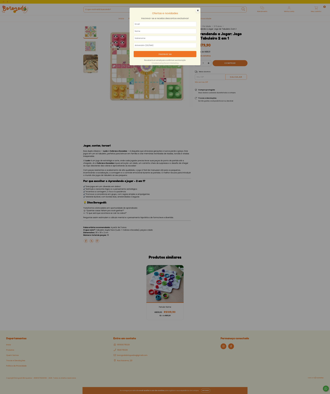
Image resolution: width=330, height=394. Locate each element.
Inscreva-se (165, 54)
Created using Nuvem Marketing (165, 63)
